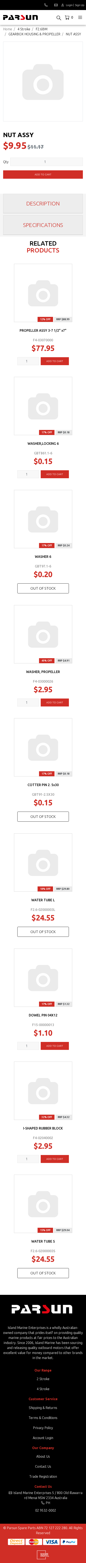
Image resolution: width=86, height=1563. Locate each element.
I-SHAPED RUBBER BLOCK (43, 1128)
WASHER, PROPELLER (43, 672)
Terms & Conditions (43, 1418)
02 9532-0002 (45, 1510)
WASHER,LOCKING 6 (43, 443)
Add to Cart (43, 174)
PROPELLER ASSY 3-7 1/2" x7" (43, 330)
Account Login (43, 1438)
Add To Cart (54, 361)
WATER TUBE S (43, 1241)
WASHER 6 (43, 556)
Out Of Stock (43, 588)
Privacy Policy (43, 1428)
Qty (6, 162)
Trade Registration (43, 1476)
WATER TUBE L (43, 900)
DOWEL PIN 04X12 (43, 1015)
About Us (43, 1456)
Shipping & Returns (43, 1408)
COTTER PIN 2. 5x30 (43, 785)
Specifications (43, 225)
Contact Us (43, 1466)
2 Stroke (43, 1379)
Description (43, 203)
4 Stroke (43, 1389)
